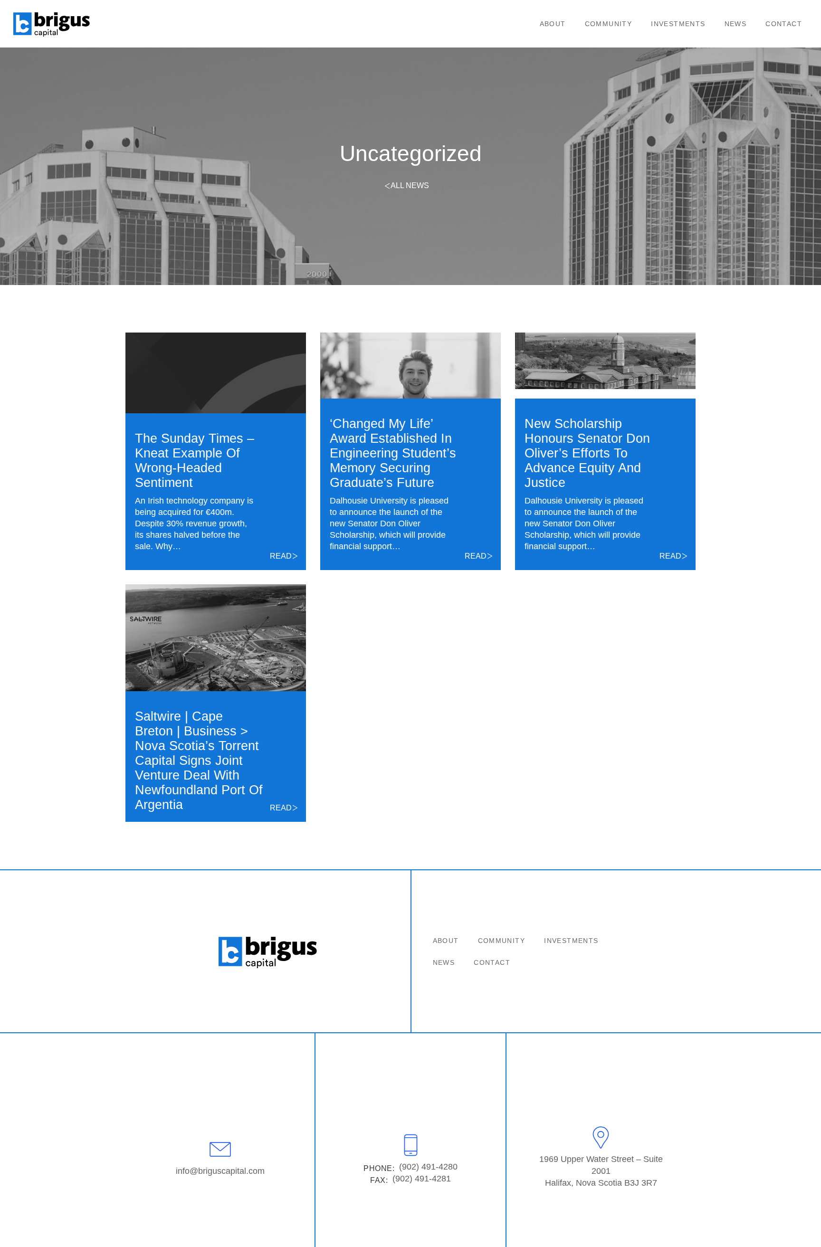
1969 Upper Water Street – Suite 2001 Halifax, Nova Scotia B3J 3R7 (601, 1171)
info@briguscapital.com (220, 1171)
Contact (783, 24)
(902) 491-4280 (428, 1166)
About (553, 24)
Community (608, 24)
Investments (678, 24)
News (736, 24)
